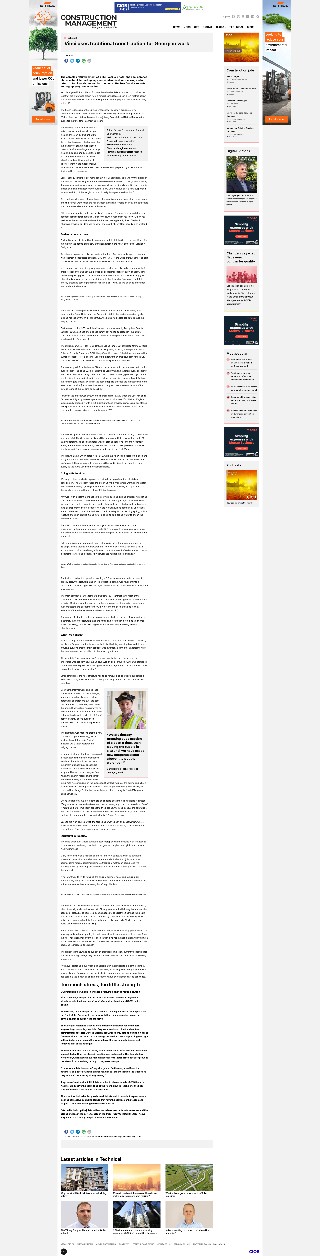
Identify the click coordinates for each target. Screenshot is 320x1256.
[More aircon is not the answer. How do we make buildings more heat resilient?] (137, 1177)
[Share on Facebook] (66, 61)
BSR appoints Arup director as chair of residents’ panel (244, 388)
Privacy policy (182, 1244)
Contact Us (163, 1244)
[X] (247, 16)
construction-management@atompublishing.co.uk (118, 1136)
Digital (207, 27)
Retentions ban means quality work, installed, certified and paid (241, 362)
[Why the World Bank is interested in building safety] (84, 1177)
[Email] (238, 16)
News (176, 27)
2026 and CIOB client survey (239, 300)
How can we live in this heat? (239, 503)
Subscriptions (85, 1244)
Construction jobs (240, 70)
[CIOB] (209, 1251)
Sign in (226, 16)
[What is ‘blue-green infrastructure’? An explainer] (189, 1177)
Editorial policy (202, 1244)
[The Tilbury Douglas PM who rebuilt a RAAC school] (84, 1214)
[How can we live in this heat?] (241, 485)
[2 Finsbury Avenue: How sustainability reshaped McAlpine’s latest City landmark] (137, 1214)
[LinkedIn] (252, 16)
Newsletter (67, 1244)
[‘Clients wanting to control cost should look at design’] (189, 1214)
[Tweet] (72, 61)
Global (221, 27)
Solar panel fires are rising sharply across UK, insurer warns (243, 400)
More (250, 27)
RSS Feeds (124, 1244)
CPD (196, 27)
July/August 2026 (238, 196)
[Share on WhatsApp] (84, 61)
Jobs (187, 27)
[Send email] (89, 61)
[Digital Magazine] (243, 16)
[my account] (233, 16)
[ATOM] (110, 1251)
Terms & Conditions (143, 1244)
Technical (236, 27)
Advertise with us (106, 1244)
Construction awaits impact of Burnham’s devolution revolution (244, 414)
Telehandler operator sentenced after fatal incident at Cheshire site (242, 376)
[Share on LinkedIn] (78, 61)
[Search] (257, 16)
